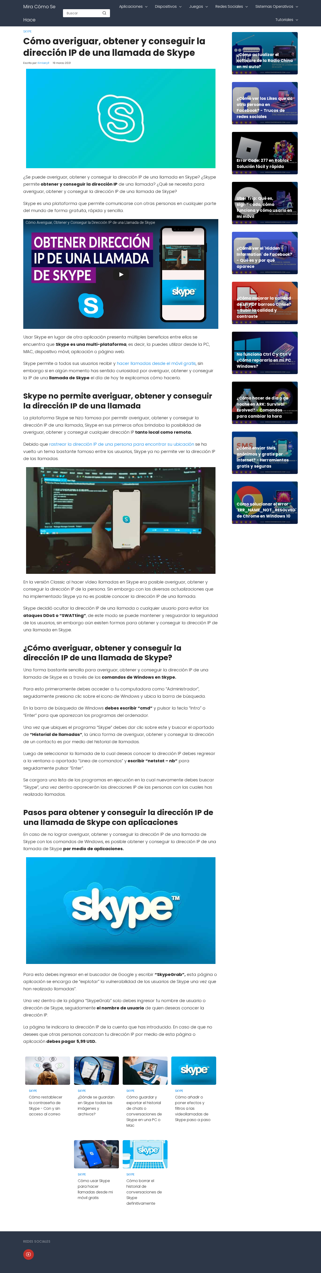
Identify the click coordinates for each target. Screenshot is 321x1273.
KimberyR (43, 63)
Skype (27, 31)
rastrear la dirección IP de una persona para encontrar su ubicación (121, 444)
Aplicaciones (131, 6)
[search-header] (104, 13)
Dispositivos (166, 6)
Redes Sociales (229, 6)
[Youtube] (28, 1254)
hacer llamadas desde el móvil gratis (156, 363)
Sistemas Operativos (274, 6)
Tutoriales (284, 19)
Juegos (196, 6)
